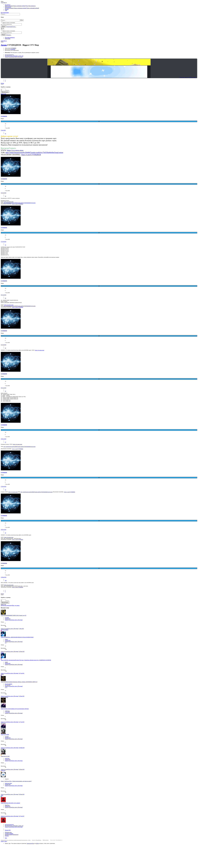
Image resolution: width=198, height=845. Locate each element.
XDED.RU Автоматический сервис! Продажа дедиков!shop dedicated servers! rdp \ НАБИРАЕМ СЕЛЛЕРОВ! (27, 660)
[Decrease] (8, 90)
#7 (5, 442)
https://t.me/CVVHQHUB (17, 203)
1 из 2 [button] (2, 84)
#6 (5, 391)
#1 (5, 133)
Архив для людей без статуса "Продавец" (14, 619)
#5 (5, 348)
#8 (5, 489)
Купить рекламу (192, 77)
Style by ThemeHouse (36, 840)
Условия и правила (9, 833)
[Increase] (6, 90)
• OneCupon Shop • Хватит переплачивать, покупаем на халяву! (18, 781)
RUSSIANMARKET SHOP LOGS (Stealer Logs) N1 (15, 615)
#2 (5, 196)
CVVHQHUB (13, 48)
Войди (37, 843)
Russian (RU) (8, 830)
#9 (5, 532)
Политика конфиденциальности (11, 834)
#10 (5, 580)
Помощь (7, 835)
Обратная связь (8, 832)
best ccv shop (6, 756)
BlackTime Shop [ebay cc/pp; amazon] (12, 802)
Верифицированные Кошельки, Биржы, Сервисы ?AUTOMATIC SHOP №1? (20, 681)
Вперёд (2, 83)
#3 (5, 244)
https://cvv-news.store (15, 150)
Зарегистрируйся (30, 843)
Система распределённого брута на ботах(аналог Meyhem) (16, 708)
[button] (2, 1)
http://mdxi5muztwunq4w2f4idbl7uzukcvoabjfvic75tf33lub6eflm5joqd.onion (34, 152)
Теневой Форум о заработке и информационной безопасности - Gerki (16, 840)
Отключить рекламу (184, 77)
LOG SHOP (6, 734)
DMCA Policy (46, 840)
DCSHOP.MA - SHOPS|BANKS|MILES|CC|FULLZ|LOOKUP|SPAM (18, 637)
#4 (5, 298)
